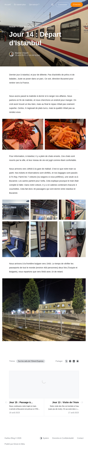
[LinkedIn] (74, 361)
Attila (23, 444)
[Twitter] (66, 361)
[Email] (77, 361)
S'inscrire (77, 5)
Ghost (15, 444)
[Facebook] (70, 361)
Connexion (62, 5)
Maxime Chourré (21, 53)
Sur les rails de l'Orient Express (30, 361)
